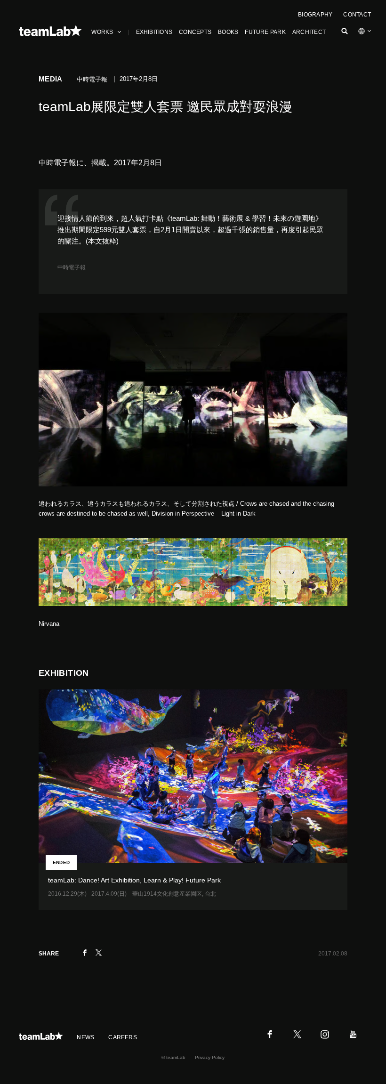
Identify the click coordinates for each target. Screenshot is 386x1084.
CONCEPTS (195, 32)
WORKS (102, 32)
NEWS (85, 1037)
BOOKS (228, 32)
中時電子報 (71, 267)
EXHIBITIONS (154, 32)
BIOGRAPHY (315, 14)
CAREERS (122, 1037)
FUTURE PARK (265, 32)
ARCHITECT (309, 32)
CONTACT (357, 14)
